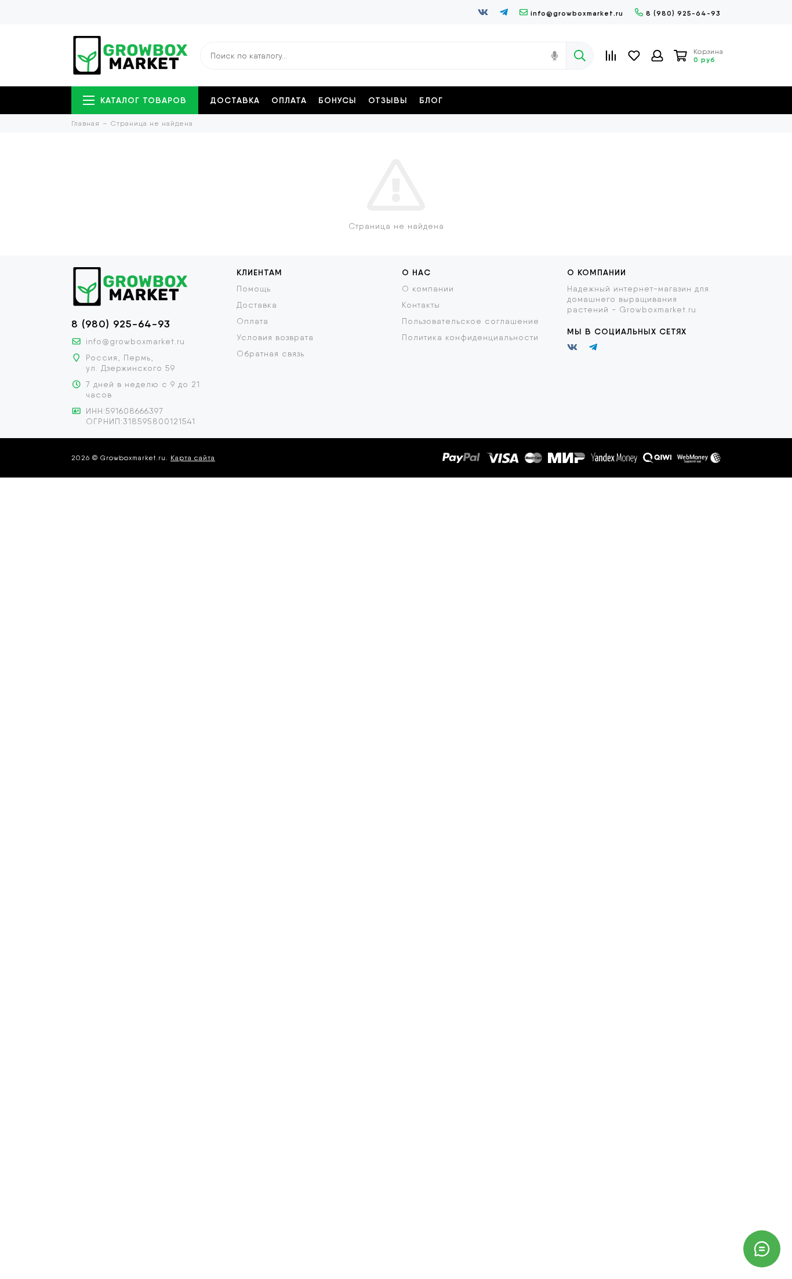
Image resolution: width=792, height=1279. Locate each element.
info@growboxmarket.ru (577, 13)
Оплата (289, 100)
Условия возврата (275, 337)
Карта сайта (192, 458)
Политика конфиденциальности (470, 337)
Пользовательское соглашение (470, 321)
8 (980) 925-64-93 (683, 13)
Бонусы (337, 100)
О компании (428, 288)
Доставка (235, 100)
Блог (431, 100)
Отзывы (388, 100)
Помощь (254, 288)
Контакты (421, 304)
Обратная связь (270, 353)
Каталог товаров (143, 100)
